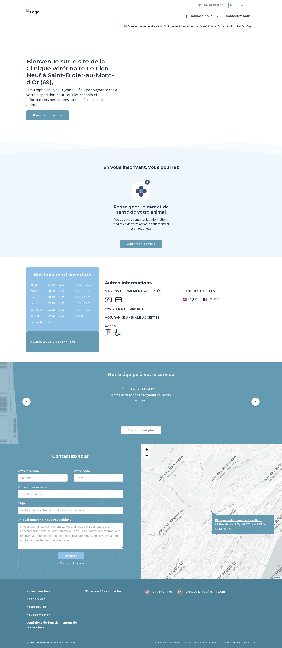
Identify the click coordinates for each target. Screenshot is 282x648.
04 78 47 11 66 (213, 5)
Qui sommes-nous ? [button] (200, 16)
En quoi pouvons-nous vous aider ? (44, 516)
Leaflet (277, 573)
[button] (26, 400)
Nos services (35, 595)
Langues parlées (199, 291)
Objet (22, 500)
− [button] (146, 451)
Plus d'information (47, 115)
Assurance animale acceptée (132, 317)
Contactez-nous (238, 16)
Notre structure (38, 588)
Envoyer (70, 552)
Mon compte (238, 5)
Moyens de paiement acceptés (133, 291)
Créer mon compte (141, 244)
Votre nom (82, 467)
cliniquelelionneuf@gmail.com (205, 588)
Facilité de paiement (124, 309)
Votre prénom (28, 467)
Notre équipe (36, 603)
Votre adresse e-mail (33, 484)
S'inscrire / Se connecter (103, 588)
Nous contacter (38, 611)
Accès (110, 326)
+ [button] (146, 445)
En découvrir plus (141, 426)
